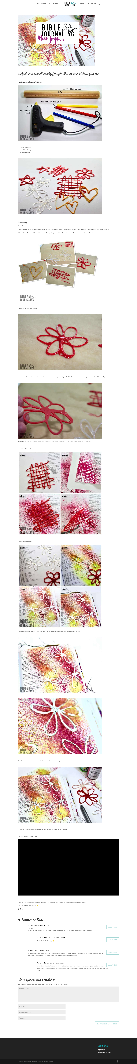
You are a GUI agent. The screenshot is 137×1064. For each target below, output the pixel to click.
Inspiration (54, 4)
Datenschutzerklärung (104, 1052)
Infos (81, 4)
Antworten (112, 927)
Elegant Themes (31, 1061)
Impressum (101, 1050)
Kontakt (92, 4)
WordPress (49, 1061)
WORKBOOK (41, 4)
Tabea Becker (42, 938)
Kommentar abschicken (107, 1024)
